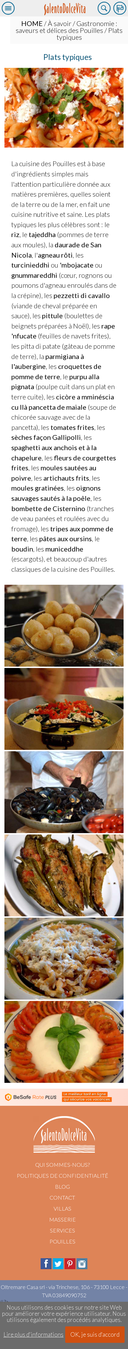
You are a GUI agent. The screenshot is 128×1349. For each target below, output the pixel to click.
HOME (32, 23)
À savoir (59, 23)
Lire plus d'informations (33, 1335)
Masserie (62, 1219)
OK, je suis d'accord (94, 1334)
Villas (62, 1208)
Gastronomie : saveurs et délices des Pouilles (66, 26)
